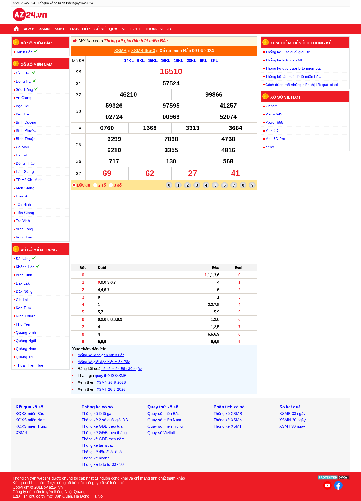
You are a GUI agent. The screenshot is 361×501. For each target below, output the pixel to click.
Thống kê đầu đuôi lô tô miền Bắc (293, 68)
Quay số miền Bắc (163, 413)
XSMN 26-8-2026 (111, 382)
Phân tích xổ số (229, 407)
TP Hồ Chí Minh (29, 180)
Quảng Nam (26, 349)
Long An (23, 196)
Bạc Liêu (23, 106)
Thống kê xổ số (97, 407)
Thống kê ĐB (158, 29)
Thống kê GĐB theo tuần (103, 426)
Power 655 (274, 122)
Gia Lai (22, 299)
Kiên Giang (25, 188)
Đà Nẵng (23, 258)
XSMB (29, 29)
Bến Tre (22, 114)
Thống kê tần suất (97, 445)
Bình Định (24, 275)
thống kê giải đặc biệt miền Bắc (104, 362)
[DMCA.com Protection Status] (333, 479)
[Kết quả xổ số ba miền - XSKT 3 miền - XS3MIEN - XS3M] (30, 15)
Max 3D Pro (275, 139)
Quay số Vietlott (161, 432)
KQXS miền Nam (31, 420)
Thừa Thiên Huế (29, 365)
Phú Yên (23, 324)
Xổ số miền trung (39, 250)
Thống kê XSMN (228, 420)
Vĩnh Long (24, 229)
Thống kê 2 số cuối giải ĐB (287, 52)
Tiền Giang (25, 212)
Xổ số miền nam (36, 64)
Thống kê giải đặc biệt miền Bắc (136, 41)
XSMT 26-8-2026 (111, 389)
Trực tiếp (80, 29)
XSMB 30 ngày (292, 413)
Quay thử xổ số (162, 407)
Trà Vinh (23, 221)
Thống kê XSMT (228, 426)
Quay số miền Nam (164, 420)
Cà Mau (22, 147)
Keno (269, 147)
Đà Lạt (21, 155)
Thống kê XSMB (228, 413)
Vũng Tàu (24, 237)
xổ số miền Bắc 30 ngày (121, 369)
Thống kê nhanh (95, 458)
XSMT (59, 29)
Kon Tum (23, 308)
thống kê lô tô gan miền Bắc (101, 355)
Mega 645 (273, 114)
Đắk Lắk (23, 283)
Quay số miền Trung (165, 426)
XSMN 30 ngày (292, 420)
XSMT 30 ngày (292, 426)
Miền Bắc (25, 52)
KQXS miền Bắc (30, 413)
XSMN (44, 29)
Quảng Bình (26, 332)
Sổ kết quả (105, 29)
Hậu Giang (25, 171)
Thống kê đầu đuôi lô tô (102, 451)
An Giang (23, 98)
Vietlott (131, 29)
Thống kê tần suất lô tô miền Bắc (293, 76)
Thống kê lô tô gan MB (284, 60)
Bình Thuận (25, 139)
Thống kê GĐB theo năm (103, 439)
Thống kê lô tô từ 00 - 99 (103, 464)
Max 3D (271, 130)
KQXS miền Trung (31, 426)
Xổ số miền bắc (36, 43)
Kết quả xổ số (29, 407)
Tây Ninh (23, 204)
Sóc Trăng (24, 89)
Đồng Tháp (25, 163)
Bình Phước (26, 130)
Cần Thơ (23, 73)
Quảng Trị (24, 357)
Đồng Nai (23, 81)
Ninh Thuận (25, 316)
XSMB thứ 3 (143, 50)
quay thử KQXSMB (110, 375)
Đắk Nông (24, 291)
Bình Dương (26, 122)
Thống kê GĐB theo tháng (104, 432)
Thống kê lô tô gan (97, 413)
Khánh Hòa (25, 267)
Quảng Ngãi (26, 340)
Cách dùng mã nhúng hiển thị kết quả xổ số (301, 85)
